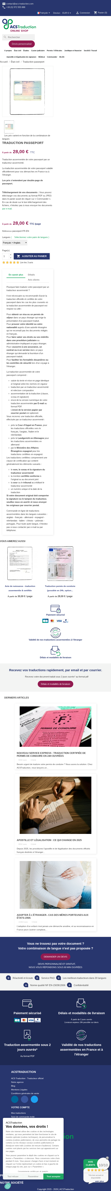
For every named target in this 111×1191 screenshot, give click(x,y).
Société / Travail (90, 51)
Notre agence (17, 1082)
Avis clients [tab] (33, 279)
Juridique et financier (73, 51)
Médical (41, 57)
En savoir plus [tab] (16, 274)
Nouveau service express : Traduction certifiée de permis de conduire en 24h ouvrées (51, 754)
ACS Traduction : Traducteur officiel (27, 1078)
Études (26, 51)
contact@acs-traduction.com (18, 3)
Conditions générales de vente (25, 1093)
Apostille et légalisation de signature (21, 57)
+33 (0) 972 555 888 (13, 7)
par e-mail (7, 208)
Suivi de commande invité (23, 1117)
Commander (52, 57)
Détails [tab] (31, 274)
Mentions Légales (19, 1089)
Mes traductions (18, 1113)
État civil (17, 51)
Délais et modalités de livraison (55, 684)
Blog (13, 1086)
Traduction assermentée (13, 159)
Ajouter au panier (32, 256)
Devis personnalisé (22, 44)
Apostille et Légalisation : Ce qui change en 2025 (49, 840)
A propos (8, 51)
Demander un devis (55, 956)
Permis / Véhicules (54, 51)
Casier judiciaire (38, 51)
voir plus (99, 1181)
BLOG (61, 57)
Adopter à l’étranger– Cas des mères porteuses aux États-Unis (52, 916)
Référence (7, 231)
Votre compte (20, 1107)
